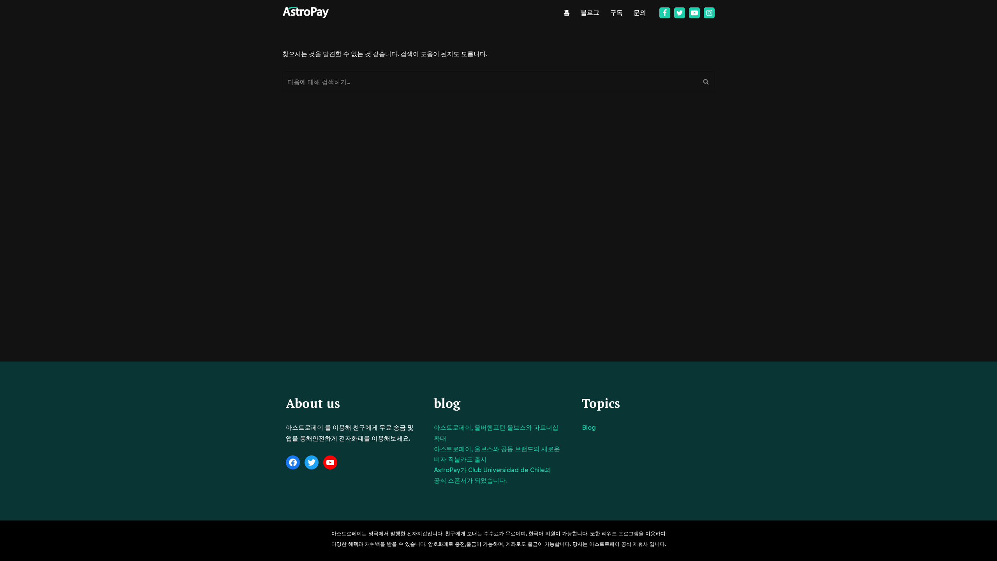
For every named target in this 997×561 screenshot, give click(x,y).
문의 (640, 12)
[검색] (706, 81)
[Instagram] (709, 12)
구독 (616, 12)
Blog (589, 427)
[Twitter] (679, 12)
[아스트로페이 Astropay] (305, 12)
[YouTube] (330, 462)
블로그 (590, 12)
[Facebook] (664, 12)
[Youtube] (694, 12)
